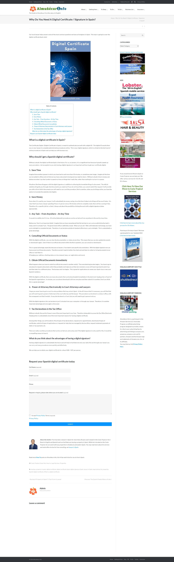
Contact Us (107, 2)
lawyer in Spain (73, 447)
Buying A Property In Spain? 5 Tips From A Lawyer (45, 479)
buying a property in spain (38, 469)
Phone (31, 384)
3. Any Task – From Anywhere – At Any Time (45, 119)
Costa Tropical (35, 463)
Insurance (61, 2)
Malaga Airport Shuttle (130, 267)
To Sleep (103, 9)
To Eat (120, 9)
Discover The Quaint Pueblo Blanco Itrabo (97, 479)
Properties (63, 463)
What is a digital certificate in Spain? (40, 109)
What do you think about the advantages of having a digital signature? (52, 131)
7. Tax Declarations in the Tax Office (42, 129)
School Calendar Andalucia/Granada (131, 52)
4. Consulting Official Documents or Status (44, 121)
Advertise (114, 2)
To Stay (56, 2)
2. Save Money (36, 117)
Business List (129, 9)
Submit (70, 424)
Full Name (35, 367)
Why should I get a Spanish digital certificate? (43, 112)
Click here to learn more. (127, 235)
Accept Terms (43, 415)
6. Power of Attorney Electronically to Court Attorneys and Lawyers (52, 126)
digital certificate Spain (63, 469)
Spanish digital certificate (36, 472)
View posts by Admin (45, 490)
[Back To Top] (169, 557)
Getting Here (93, 9)
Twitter (135, 2)
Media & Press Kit (124, 2)
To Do (51, 2)
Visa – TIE (45, 2)
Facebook (131, 2)
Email (33, 375)
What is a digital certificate (52, 472)
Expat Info (43, 463)
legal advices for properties (101, 469)
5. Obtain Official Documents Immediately (44, 124)
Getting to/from (38, 2)
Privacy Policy (141, 2)
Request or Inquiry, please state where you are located (48, 392)
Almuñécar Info (37, 559)
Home (30, 2)
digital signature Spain (76, 469)
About (83, 9)
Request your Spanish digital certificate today (43, 133)
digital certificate (51, 469)
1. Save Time (36, 114)
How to (48, 463)
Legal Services (55, 463)
